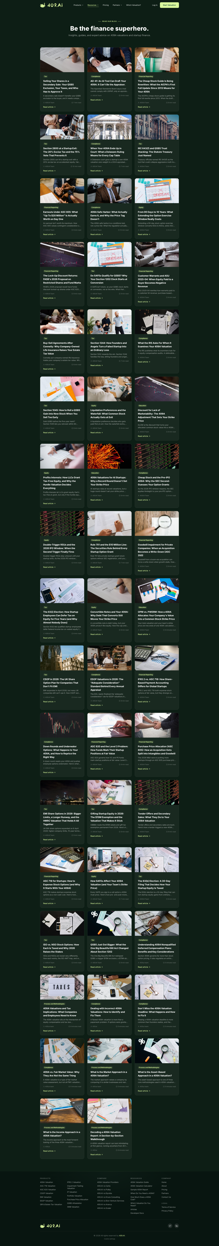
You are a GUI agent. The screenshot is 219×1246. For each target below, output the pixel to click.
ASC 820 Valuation (48, 1189)
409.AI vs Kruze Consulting (108, 1197)
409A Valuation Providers (107, 1182)
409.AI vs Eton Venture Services (110, 1201)
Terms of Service (169, 1207)
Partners (116, 5)
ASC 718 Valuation (47, 1186)
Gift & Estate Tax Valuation (51, 1204)
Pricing (106, 5)
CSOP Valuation (46, 1193)
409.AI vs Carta (103, 1186)
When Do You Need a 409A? (142, 1193)
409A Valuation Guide (140, 1182)
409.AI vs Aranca (104, 1204)
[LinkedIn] (176, 1226)
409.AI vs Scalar (104, 1208)
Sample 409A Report (139, 1189)
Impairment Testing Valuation (75, 1187)
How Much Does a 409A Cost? (141, 1198)
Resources (92, 5)
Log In (154, 5)
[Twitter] (170, 1226)
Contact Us (166, 1197)
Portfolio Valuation (74, 1196)
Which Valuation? (133, 5)
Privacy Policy (167, 1211)
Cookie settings (109, 1239)
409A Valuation (46, 1182)
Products (77, 5)
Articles (134, 1209)
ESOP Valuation (46, 1201)
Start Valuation (169, 5)
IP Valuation (72, 1192)
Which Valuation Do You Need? (140, 1204)
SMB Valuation (73, 1207)
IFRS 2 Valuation (74, 1182)
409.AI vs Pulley (104, 1189)
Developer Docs (137, 1213)
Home (164, 1182)
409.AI (122, 1235)
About (164, 1186)
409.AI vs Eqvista (104, 1193)
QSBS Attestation (74, 1203)
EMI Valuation (45, 1197)
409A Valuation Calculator (141, 1186)
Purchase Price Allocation (77, 1199)
